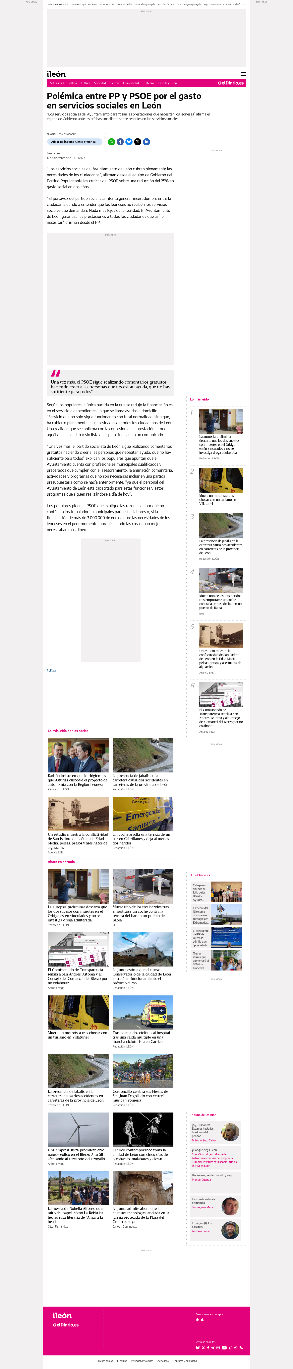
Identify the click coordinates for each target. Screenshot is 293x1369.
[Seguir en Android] (197, 1320)
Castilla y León (167, 83)
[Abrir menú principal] (243, 74)
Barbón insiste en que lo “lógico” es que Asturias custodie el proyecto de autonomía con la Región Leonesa (77, 780)
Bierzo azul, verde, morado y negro (213, 1175)
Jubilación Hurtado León (243, 4)
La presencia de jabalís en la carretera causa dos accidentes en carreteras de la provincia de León (140, 780)
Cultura (85, 83)
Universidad (131, 83)
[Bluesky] (129, 141)
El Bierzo (148, 83)
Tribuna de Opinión (203, 1115)
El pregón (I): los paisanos (201, 1224)
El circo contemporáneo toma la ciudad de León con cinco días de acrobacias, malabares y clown (140, 1154)
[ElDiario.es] (231, 83)
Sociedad (100, 83)
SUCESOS (227, 4)
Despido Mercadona (212, 4)
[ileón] (75, 1315)
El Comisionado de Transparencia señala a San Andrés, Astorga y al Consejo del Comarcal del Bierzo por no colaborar (77, 976)
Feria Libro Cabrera (165, 4)
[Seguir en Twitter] (203, 1347)
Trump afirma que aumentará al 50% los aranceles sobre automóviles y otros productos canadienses (201, 961)
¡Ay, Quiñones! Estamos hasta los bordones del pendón (202, 1130)
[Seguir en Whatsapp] (236, 1347)
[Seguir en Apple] (202, 1320)
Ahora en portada (61, 862)
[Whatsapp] (111, 141)
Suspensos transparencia (99, 4)
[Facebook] (120, 141)
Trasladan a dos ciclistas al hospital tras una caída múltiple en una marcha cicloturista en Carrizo (141, 1037)
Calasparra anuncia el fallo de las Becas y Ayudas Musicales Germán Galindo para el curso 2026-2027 (200, 892)
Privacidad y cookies (142, 1360)
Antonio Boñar (201, 1231)
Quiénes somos (104, 1360)
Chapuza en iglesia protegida (188, 4)
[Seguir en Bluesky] (198, 1347)
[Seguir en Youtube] (224, 1347)
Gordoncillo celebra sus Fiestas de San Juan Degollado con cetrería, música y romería (140, 1096)
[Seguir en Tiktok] (230, 1347)
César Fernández (58, 1226)
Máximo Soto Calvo (204, 1140)
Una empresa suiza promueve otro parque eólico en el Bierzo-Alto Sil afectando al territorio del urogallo (76, 1154)
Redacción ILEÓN (58, 789)
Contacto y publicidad (185, 1360)
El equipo (122, 1360)
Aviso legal (163, 1360)
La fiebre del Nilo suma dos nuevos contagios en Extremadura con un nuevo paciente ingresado (201, 915)
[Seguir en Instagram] (218, 1347)
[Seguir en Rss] (241, 1347)
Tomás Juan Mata (202, 1207)
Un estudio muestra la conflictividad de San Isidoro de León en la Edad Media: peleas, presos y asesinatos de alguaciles (78, 841)
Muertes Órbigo (79, 4)
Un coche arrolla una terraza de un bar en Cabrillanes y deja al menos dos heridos (141, 838)
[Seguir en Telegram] (212, 1347)
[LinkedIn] (146, 141)
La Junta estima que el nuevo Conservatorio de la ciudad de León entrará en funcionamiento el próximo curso (142, 976)
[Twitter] (137, 141)
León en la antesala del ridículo (203, 1200)
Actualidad (57, 83)
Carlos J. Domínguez (125, 1226)
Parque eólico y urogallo (144, 4)
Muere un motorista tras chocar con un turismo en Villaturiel (77, 1035)
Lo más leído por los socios (68, 731)
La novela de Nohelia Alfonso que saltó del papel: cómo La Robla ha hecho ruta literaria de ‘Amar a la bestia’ (75, 1215)
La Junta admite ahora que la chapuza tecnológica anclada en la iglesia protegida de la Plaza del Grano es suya (141, 1215)
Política (72, 83)
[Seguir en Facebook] (208, 1347)
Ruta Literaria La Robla (122, 4)
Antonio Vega (56, 987)
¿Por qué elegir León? (205, 1150)
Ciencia (114, 83)
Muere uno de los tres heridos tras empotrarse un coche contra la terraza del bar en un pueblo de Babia (141, 913)
